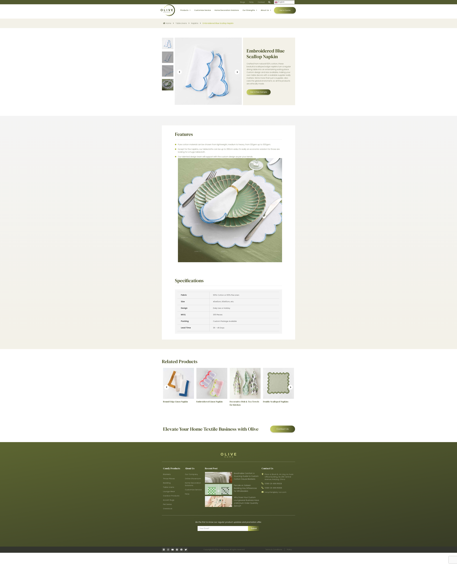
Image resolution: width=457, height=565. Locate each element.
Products (184, 10)
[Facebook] (181, 550)
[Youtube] (172, 550)
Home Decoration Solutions (227, 10)
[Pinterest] (177, 550)
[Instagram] (168, 550)
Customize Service (202, 10)
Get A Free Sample (258, 92)
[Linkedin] (164, 550)
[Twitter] (186, 550)
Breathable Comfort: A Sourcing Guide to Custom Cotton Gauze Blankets (246, 476)
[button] (269, 2)
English (281, 2)
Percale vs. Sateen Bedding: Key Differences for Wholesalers (245, 488)
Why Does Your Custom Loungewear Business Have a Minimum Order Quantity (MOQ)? (246, 501)
